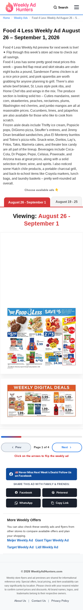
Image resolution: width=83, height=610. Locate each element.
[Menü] (76, 7)
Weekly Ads (21, 17)
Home (6, 17)
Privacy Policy (60, 600)
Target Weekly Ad (20, 547)
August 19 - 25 (67, 201)
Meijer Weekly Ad (20, 540)
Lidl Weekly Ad (47, 547)
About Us (20, 600)
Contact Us (39, 600)
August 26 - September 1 (27, 202)
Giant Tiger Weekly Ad (52, 540)
